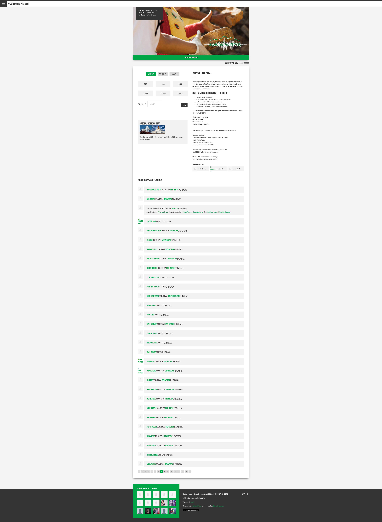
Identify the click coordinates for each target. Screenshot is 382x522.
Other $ (142, 104)
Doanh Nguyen (151, 305)
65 (186, 471)
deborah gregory (153, 258)
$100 (180, 84)
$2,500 (180, 93)
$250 (146, 93)
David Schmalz (152, 324)
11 (175, 471)
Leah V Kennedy (152, 249)
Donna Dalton (151, 445)
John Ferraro (151, 371)
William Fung (151, 417)
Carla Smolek (151, 464)
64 (182, 471)
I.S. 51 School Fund (153, 277)
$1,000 (163, 93)
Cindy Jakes (150, 315)
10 (171, 471)
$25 (145, 84)
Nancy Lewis (151, 436)
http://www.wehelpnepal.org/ (193, 212)
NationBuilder (197, 506)
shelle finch (202, 169)
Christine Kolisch (153, 286)
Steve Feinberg (151, 408)
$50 (163, 84)
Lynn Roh (150, 240)
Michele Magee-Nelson (154, 190)
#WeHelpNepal (18, 3)
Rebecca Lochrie (152, 343)
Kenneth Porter (152, 333)
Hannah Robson (152, 268)
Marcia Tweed (151, 399)
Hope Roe (150, 380)
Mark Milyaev (151, 352)
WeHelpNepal (212, 212)
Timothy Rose (220, 169)
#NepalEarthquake (223, 212)
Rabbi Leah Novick (153, 296)
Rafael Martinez (152, 455)
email (192, 502)
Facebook (175, 208)
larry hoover (166, 240)
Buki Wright (151, 361)
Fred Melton (174, 190)
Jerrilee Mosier (152, 389)
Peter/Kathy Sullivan (154, 230)
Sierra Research (218, 506)
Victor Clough (152, 427)
